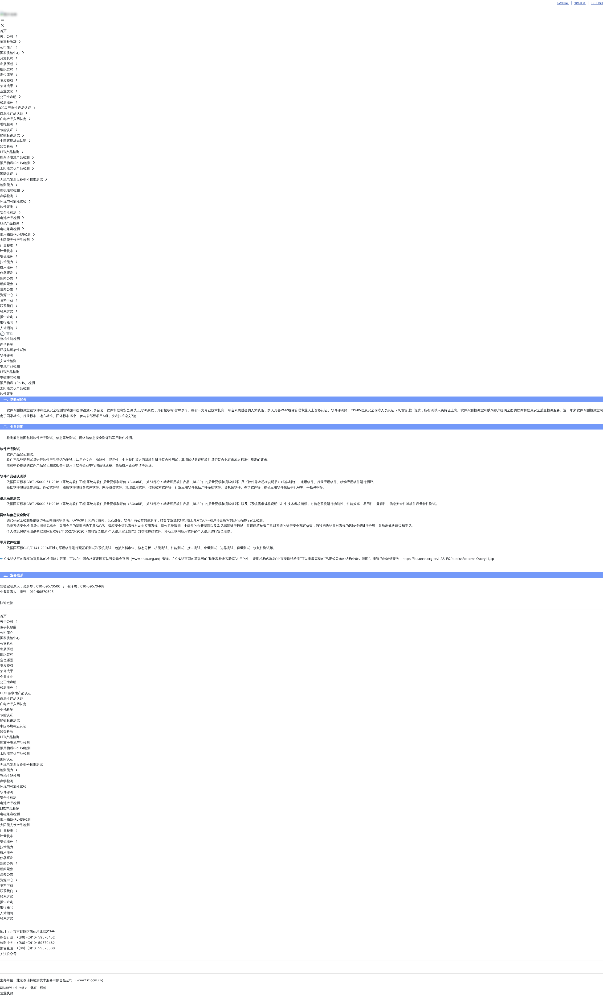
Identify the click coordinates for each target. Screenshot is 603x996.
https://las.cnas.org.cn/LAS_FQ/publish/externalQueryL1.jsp (448, 559)
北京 (33, 988)
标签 (43, 988)
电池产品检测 (10, 366)
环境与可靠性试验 (13, 350)
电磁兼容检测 (10, 377)
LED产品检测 (9, 372)
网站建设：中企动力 (14, 988)
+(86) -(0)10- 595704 (33, 943)
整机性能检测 (10, 339)
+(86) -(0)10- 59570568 (35, 948)
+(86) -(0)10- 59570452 (36, 937)
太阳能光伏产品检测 (15, 388)
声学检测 (6, 344)
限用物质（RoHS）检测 (17, 383)
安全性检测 (8, 361)
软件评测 (6, 355)
